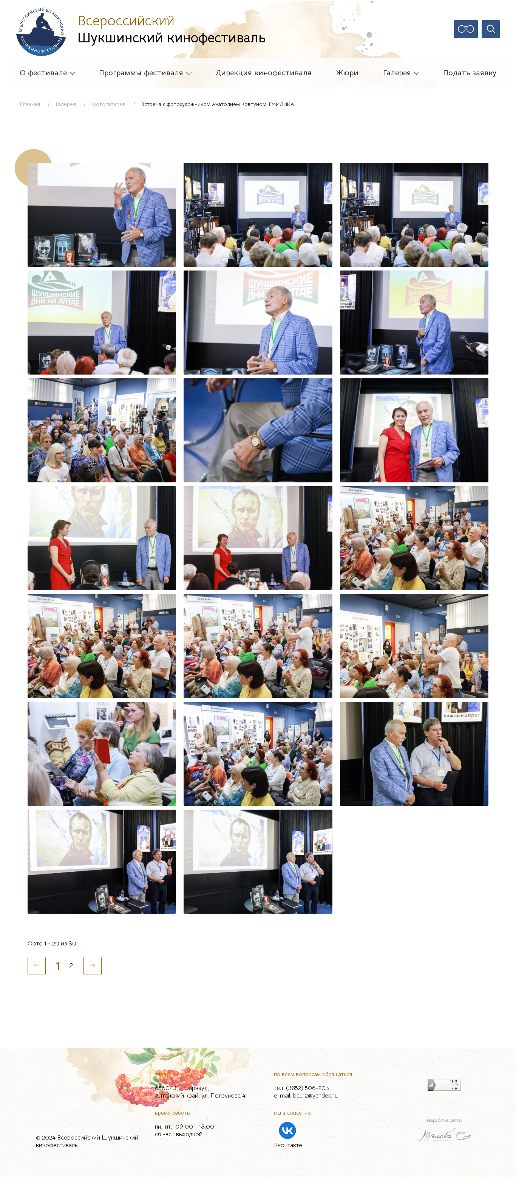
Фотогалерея (108, 104)
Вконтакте (288, 1145)
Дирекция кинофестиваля (263, 73)
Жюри (347, 73)
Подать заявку (469, 73)
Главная (30, 104)
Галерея (397, 73)
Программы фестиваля (141, 73)
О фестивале (43, 73)
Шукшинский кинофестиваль (171, 29)
